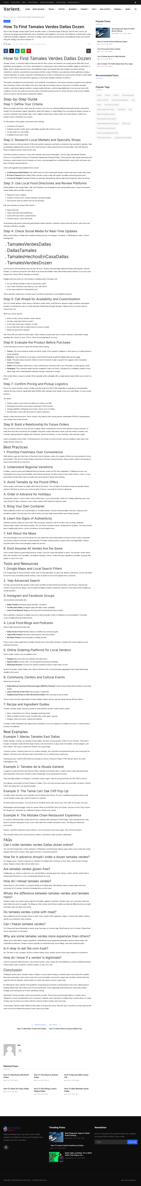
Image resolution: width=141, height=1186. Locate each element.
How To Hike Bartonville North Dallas (16, 1076)
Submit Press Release (47, 2)
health (99, 95)
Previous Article (40, 1025)
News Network (33, 2)
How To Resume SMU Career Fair (76, 1076)
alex (18, 1045)
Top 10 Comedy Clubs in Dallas (108, 49)
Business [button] (72, 9)
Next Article (53, 1025)
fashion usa (126, 123)
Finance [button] (84, 9)
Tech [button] (94, 9)
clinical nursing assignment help (107, 133)
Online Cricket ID (102, 100)
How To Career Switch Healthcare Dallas (112, 41)
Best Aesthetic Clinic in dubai (106, 119)
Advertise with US (73, 2)
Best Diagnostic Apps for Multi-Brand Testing (123, 30)
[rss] (6, 1147)
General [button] (117, 9)
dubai (99, 105)
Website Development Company (107, 123)
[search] (135, 9)
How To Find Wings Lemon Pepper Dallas (45, 1090)
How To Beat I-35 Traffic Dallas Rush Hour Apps (115, 64)
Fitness (107, 95)
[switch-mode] (135, 2)
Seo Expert (121, 109)
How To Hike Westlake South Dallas (76, 1090)
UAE (130, 109)
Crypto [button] (61, 9)
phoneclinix (115, 33)
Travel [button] (51, 9)
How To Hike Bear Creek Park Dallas (31, 1029)
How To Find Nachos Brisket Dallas (46, 1076)
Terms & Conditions (128, 1180)
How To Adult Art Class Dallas (16, 1089)
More (127, 9)
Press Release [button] (38, 9)
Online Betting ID (128, 95)
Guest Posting (60, 2)
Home (27, 9)
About (24, 2)
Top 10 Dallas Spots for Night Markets (111, 56)
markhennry (69, 1158)
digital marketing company (106, 114)
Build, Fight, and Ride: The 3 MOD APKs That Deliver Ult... (78, 1154)
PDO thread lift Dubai (104, 138)
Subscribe (132, 1142)
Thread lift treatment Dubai (106, 128)
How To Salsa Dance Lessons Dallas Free (65, 1029)
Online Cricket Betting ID (120, 100)
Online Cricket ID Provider (105, 109)
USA (133, 100)
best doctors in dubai (112, 105)
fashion (116, 95)
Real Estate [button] (105, 9)
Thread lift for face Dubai (123, 138)
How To (12, 17)
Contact (6, 2)
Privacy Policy (15, 2)
